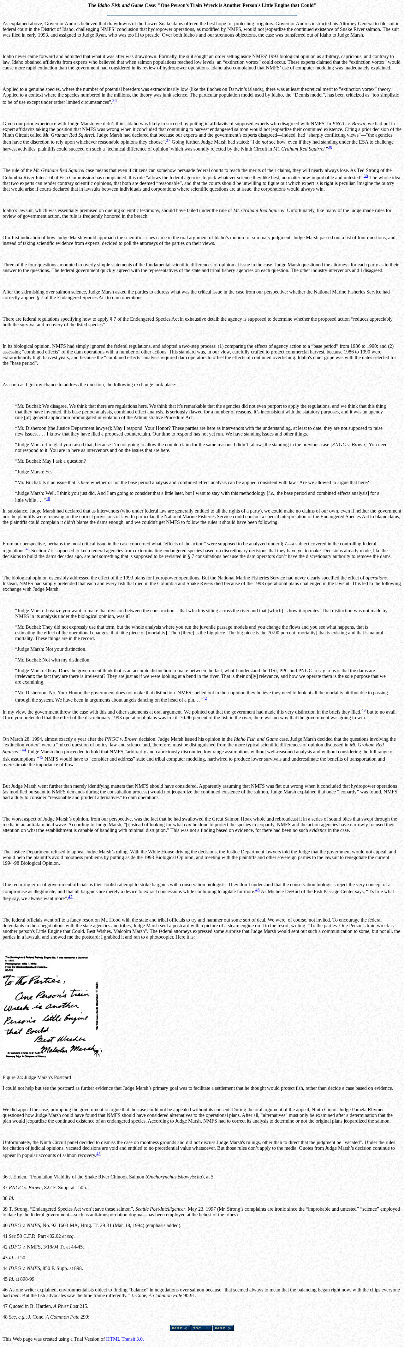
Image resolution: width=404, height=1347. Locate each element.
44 (24, 750)
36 (114, 100)
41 (28, 549)
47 (70, 896)
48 (98, 1153)
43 (363, 710)
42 (205, 698)
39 (366, 175)
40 (48, 498)
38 (330, 147)
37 (168, 140)
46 (257, 889)
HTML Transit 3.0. (125, 1339)
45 (41, 757)
